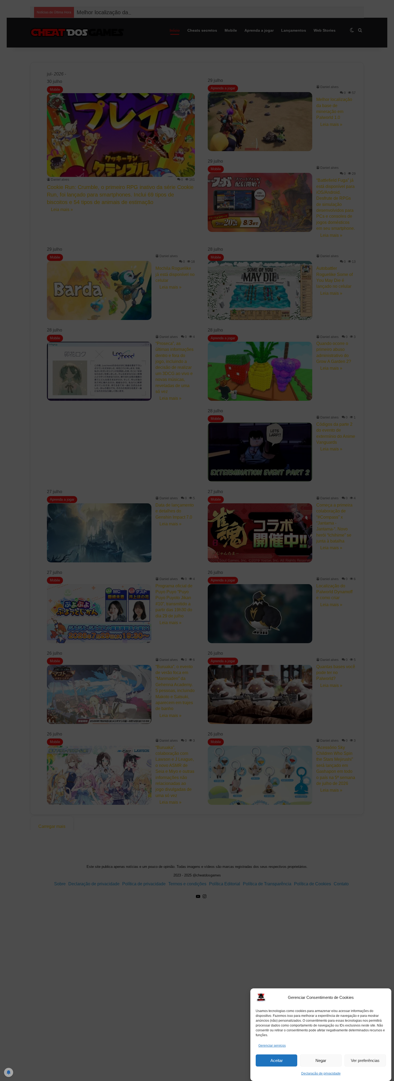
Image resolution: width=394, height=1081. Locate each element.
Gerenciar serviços (272, 1045)
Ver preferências (365, 1060)
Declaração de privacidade (321, 1073)
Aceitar (276, 1060)
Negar (320, 1060)
